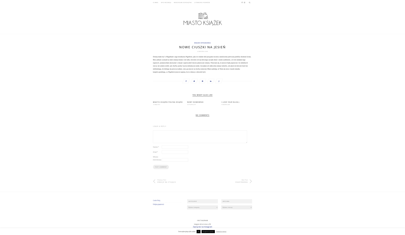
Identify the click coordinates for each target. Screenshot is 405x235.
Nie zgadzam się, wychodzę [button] (208, 231)
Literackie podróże (202, 2)
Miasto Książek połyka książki (168, 102)
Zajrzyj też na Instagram (202, 227)
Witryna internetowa (157, 158)
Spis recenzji (166, 2)
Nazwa (156, 147)
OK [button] (198, 231)
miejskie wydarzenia (202, 43)
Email (155, 152)
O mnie (155, 2)
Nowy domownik (195, 102)
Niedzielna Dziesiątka (183, 2)
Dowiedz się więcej (221, 231)
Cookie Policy (156, 200)
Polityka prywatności (158, 204)
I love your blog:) (230, 102)
